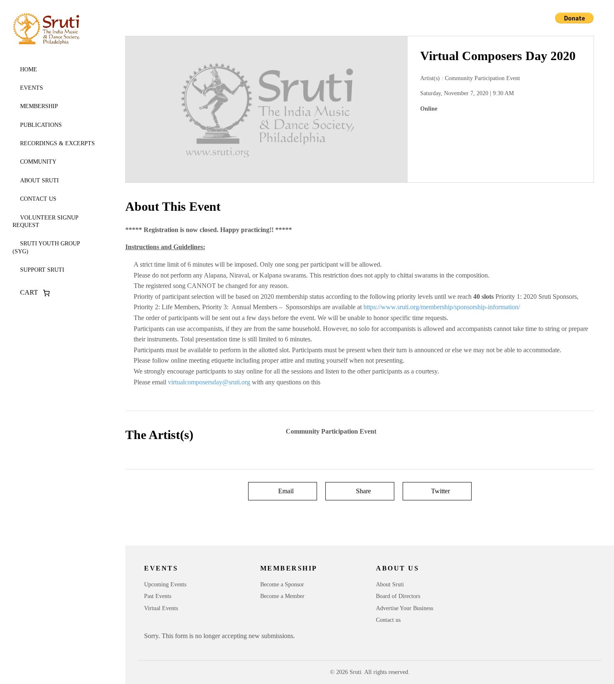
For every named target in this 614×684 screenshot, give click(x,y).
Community (38, 162)
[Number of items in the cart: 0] (46, 293)
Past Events (157, 596)
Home (28, 69)
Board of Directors (398, 596)
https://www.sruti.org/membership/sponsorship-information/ (441, 306)
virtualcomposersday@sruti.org (209, 382)
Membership (39, 106)
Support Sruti (42, 270)
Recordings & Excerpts (57, 143)
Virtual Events (161, 608)
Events (31, 88)
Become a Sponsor (282, 584)
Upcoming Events (165, 584)
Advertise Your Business (404, 608)
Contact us (38, 199)
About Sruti (39, 180)
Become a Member (282, 596)
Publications (41, 125)
